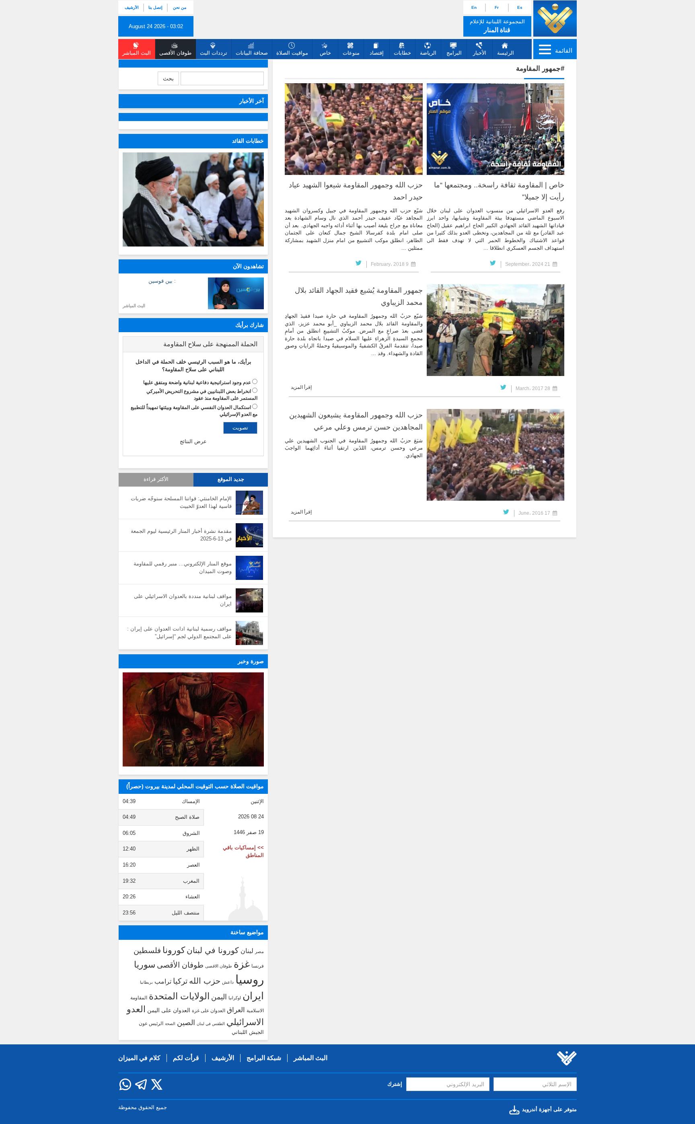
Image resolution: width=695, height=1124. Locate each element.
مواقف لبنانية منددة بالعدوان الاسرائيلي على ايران (183, 600)
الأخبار (479, 53)
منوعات (351, 53)
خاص (325, 53)
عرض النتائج (193, 441)
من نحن (179, 7)
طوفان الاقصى (218, 966)
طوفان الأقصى (180, 965)
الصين (186, 1022)
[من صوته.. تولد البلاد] (193, 719)
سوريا (144, 965)
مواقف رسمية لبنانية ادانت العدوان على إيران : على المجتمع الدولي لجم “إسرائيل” (179, 632)
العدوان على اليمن (168, 1010)
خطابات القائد (248, 141)
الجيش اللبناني (248, 1032)
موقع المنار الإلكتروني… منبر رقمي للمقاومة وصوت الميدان (183, 567)
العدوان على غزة (208, 1010)
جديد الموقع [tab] (231, 479)
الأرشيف (132, 7)
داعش (228, 982)
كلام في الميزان (139, 1057)
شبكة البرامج (264, 1057)
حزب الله (204, 980)
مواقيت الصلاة (292, 53)
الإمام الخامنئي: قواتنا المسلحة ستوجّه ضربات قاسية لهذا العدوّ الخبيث (181, 502)
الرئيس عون (151, 1023)
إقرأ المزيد (301, 387)
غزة (242, 964)
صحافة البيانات (252, 53)
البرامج (454, 53)
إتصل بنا (155, 7)
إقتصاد (377, 53)
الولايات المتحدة (179, 996)
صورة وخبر (251, 661)
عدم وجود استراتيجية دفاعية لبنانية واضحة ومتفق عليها (197, 382)
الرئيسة (505, 53)
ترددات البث (213, 53)
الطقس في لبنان (211, 1023)
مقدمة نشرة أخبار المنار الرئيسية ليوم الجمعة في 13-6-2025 (181, 535)
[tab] (193, 344)
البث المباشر (134, 305)
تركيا (180, 981)
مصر (259, 951)
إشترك (394, 1084)
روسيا (249, 979)
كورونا (173, 950)
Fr (497, 7)
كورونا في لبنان (213, 950)
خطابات (402, 53)
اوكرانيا (234, 997)
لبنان (247, 950)
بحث (168, 78)
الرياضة (428, 53)
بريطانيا (146, 982)
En (474, 7)
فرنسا (257, 966)
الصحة (170, 1023)
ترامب (162, 981)
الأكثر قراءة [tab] (156, 479)
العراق (236, 1010)
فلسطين (147, 950)
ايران (253, 995)
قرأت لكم (186, 1057)
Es (519, 7)
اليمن (219, 997)
